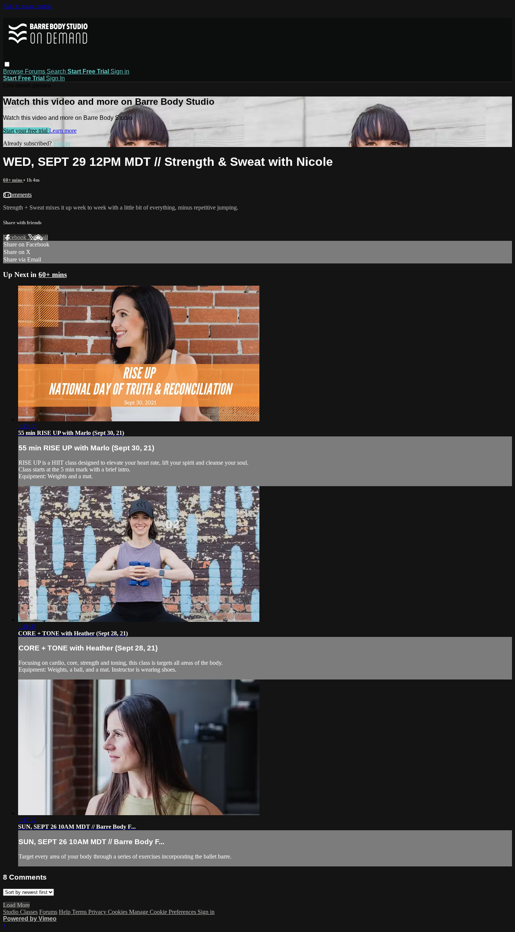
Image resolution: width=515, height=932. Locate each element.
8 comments (17, 194)
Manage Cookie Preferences (163, 912)
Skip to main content (27, 6)
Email (41, 237)
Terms (80, 912)
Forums (36, 71)
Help (65, 912)
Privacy (98, 912)
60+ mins (13, 180)
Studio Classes (20, 912)
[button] (7, 64)
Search (57, 71)
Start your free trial (26, 130)
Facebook (15, 237)
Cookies (118, 912)
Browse (14, 71)
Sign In (55, 78)
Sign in (119, 71)
